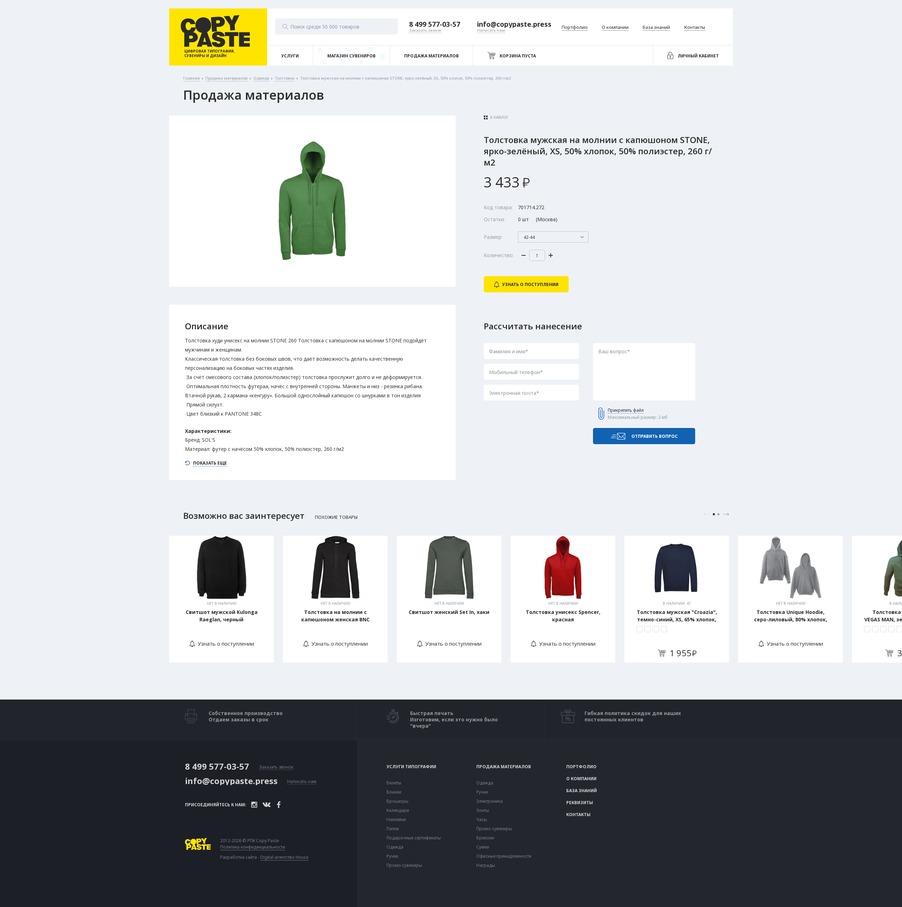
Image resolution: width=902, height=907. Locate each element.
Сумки (482, 847)
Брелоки (485, 838)
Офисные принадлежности (503, 856)
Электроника (489, 801)
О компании (581, 779)
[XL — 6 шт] (656, 629)
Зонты (482, 810)
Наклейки (396, 819)
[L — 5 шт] (647, 629)
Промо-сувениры (404, 865)
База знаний (581, 791)
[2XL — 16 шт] (664, 629)
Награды (485, 865)
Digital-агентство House (284, 857)
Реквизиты (579, 803)
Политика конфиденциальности (252, 847)
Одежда (395, 847)
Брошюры (397, 801)
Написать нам (301, 781)
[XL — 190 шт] (891, 629)
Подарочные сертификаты (414, 838)
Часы (481, 819)
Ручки (392, 856)
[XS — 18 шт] (639, 629)
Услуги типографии (411, 767)
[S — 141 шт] (867, 629)
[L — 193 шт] (883, 629)
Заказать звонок (276, 767)
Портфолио (581, 767)
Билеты (394, 783)
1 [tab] (714, 514)
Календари (398, 810)
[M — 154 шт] (875, 629)
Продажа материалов (503, 767)
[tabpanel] (221, 599)
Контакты (578, 815)
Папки (393, 829)
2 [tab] (718, 514)
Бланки (394, 792)
